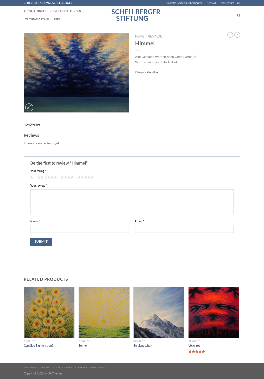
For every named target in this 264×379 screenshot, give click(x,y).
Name (35, 221)
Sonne (83, 345)
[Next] (239, 324)
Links (56, 19)
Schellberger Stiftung (132, 15)
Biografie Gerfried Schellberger (184, 3)
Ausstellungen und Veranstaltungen (52, 11)
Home (139, 36)
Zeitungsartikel (37, 19)
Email (139, 221)
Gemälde (155, 36)
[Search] (238, 15)
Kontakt (211, 3)
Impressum (227, 3)
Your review (38, 185)
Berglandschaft (142, 345)
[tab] (32, 125)
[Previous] (24, 324)
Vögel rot (194, 345)
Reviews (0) (32, 125)
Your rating (38, 171)
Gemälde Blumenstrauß (38, 345)
